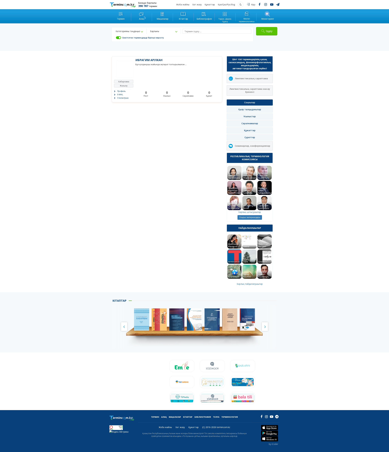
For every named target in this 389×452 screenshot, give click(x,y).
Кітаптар (187, 417)
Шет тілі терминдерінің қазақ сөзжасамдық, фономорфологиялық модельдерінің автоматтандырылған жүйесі (250, 64)
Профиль (121, 91)
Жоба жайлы (182, 4)
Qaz (224, 4)
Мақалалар (175, 417)
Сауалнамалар (249, 123)
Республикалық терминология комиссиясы (249, 158)
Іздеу (269, 31)
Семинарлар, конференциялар (252, 145)
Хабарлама (123, 81)
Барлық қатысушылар (249, 212)
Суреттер (249, 137)
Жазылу (123, 85)
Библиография (202, 417)
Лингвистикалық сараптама (251, 78)
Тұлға (216, 417)
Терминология (229, 417)
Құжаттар (210, 4)
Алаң (164, 417)
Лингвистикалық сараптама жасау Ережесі (249, 90)
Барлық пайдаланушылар (250, 283)
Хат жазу (197, 4)
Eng (233, 4)
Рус (229, 4)
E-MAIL (120, 94)
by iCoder (273, 444)
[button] (129, 31)
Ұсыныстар (250, 116)
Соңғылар (249, 102)
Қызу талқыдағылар (249, 109)
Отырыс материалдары (249, 217)
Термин (155, 417)
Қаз (220, 4)
